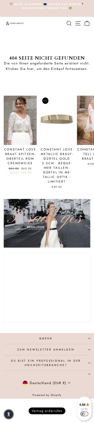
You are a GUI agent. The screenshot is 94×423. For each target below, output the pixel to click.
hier (30, 68)
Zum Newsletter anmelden (45, 350)
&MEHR (45, 338)
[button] (8, 414)
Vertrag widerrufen (47, 411)
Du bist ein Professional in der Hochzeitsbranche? (46, 363)
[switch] (84, 413)
